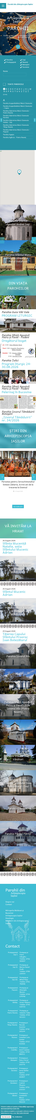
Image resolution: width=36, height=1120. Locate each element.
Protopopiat (11, 62)
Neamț (25, 62)
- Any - (14, 85)
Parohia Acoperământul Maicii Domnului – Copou (17, 107)
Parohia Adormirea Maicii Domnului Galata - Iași (16, 121)
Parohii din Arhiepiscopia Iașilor (20, 4)
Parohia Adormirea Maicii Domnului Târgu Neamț (16, 126)
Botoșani (25, 64)
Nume (5, 71)
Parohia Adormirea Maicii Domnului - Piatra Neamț (16, 112)
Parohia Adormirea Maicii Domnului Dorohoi (16, 116)
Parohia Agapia (8, 134)
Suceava (25, 67)
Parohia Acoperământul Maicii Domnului (17, 103)
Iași (24, 60)
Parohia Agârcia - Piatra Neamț (14, 137)
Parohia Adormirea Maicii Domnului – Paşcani (16, 130)
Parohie (9, 60)
